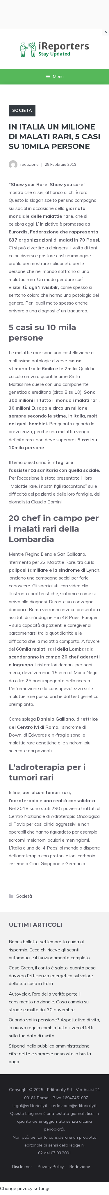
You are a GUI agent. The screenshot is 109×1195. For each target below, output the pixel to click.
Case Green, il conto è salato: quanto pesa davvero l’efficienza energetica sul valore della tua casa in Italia (52, 975)
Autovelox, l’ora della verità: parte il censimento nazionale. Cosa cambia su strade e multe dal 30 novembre (49, 1001)
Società (22, 110)
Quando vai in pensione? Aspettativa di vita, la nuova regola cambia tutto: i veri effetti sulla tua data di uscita (54, 1027)
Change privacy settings (25, 1188)
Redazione (79, 1166)
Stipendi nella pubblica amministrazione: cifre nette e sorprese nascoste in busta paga (50, 1053)
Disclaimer (22, 1166)
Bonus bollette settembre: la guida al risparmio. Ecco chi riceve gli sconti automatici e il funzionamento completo (49, 949)
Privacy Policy (51, 1166)
